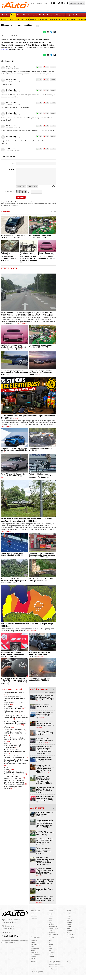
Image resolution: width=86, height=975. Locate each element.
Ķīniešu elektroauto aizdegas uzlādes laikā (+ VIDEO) (40, 679)
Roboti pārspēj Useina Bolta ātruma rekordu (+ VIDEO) (12, 554)
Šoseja (51, 944)
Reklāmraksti (52, 932)
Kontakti (46, 3)
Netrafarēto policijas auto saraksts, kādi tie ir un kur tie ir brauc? (14, 698)
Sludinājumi (35, 911)
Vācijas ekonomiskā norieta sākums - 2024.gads (13, 712)
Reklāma (39, 3)
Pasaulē (51, 916)
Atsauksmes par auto (55, 964)
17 (2, 452)
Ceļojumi (69, 926)
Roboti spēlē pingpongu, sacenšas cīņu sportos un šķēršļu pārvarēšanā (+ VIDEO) (42, 475)
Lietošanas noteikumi (9, 922)
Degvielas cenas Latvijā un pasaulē (13, 703)
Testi (50, 930)
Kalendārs (51, 956)
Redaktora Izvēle (53, 934)
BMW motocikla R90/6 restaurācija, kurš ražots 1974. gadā (14, 751)
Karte (68, 932)
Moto (50, 920)
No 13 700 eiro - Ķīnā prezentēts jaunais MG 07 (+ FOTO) (13, 475)
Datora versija (6, 932)
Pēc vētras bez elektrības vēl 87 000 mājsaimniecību (41, 580)
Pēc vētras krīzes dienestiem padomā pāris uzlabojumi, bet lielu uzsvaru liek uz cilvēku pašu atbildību (28, 256)
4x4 (50, 946)
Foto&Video (34, 952)
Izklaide (51, 918)
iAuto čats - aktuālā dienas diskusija (13, 787)
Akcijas (69, 961)
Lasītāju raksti (53, 968)
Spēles (33, 950)
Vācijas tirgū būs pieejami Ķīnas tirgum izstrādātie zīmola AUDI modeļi (41, 372)
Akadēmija (69, 920)
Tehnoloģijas (35, 937)
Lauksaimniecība (53, 928)
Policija (68, 918)
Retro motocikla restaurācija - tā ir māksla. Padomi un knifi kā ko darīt (16, 739)
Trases (51, 954)
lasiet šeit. (4, 49)
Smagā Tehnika (53, 926)
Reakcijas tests (71, 934)
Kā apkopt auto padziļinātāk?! (15, 729)
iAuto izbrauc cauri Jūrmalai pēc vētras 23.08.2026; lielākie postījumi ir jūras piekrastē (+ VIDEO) (27, 520)
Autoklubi (69, 930)
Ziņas (51, 911)
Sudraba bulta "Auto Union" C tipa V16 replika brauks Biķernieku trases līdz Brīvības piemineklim (16, 762)
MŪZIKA (9, 727)
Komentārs (11, 169)
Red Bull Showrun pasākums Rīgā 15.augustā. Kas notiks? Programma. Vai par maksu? (15, 782)
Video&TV (70, 937)
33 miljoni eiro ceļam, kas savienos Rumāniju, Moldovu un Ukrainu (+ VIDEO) (45, 790)
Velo (50, 922)
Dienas (46, 692)
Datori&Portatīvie (35, 944)
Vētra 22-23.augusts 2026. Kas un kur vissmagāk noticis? (15, 708)
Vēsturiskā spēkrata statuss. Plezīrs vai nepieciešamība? (15, 773)
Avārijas (69, 916)
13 (36, 450)
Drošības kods (10, 191)
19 (11, 418)
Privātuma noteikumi (8, 926)
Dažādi (33, 958)
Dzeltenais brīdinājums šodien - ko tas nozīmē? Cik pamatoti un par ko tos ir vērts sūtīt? (15, 723)
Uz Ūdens (51, 924)
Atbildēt (53, 67)
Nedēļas (52, 692)
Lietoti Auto (34, 914)
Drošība (69, 914)
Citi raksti (6, 212)
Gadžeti (33, 956)
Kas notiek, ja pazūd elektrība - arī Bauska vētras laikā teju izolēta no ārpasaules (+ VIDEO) (42, 555)
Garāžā (69, 924)
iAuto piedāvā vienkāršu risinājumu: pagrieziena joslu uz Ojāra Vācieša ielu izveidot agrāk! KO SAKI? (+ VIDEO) (26, 314)
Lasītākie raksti (39, 689)
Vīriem (69, 911)
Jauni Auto (34, 916)
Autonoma (34, 918)
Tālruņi (33, 942)
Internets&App (35, 948)
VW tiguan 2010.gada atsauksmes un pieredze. (14, 777)
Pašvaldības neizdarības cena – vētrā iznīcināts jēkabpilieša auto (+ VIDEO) (8, 256)
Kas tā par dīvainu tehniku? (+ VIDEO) (44, 705)
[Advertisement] (71, 36)
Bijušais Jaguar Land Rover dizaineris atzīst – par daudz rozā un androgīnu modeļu (46, 255)
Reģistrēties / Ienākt (77, 3)
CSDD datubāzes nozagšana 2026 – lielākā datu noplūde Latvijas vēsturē (14, 745)
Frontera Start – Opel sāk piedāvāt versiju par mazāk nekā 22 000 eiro (14, 449)
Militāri (68, 928)
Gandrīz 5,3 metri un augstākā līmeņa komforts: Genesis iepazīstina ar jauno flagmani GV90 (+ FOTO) (45, 768)
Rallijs (50, 940)
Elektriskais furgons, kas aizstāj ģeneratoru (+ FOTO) (13, 236)
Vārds (13, 163)
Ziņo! (32, 3)
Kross (50, 942)
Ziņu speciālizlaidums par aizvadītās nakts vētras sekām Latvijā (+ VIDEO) (12, 654)
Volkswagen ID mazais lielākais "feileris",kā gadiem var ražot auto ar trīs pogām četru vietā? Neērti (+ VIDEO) (14, 681)
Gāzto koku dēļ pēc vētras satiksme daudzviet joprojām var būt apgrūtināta (13, 580)
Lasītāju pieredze (55, 961)
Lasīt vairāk (22, 323)
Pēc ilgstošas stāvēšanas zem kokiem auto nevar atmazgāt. (16, 757)
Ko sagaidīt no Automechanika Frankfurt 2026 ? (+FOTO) (41, 236)
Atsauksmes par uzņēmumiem (57, 966)
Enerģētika (34, 940)
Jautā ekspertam (37, 972)
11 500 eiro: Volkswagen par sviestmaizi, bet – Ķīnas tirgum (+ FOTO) (41, 654)
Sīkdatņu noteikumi (8, 928)
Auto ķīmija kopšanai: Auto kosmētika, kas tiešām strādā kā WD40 (15, 733)
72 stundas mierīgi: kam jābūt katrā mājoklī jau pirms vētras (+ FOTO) (45, 723)
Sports (51, 937)
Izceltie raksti (9, 268)
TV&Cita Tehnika (35, 954)
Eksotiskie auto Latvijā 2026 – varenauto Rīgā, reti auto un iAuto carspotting (16, 717)
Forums (34, 961)
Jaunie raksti (37, 808)
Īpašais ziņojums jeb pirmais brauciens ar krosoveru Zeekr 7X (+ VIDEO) (14, 372)
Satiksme (69, 922)
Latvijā (50, 914)
